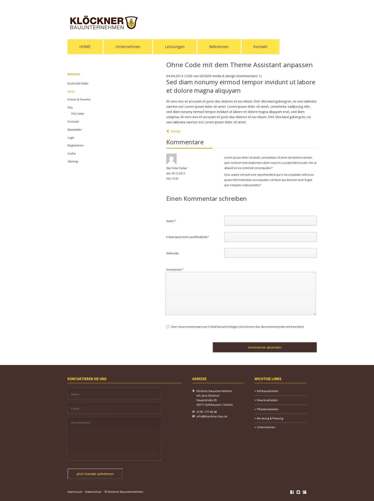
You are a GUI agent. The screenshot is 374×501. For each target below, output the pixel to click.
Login (71, 137)
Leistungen (175, 46)
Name (172, 221)
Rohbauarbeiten (268, 391)
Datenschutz (93, 492)
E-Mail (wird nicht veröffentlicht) (187, 237)
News (71, 91)
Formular (73, 121)
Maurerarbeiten (267, 400)
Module (74, 74)
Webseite (172, 253)
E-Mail (76, 408)
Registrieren (76, 145)
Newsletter (75, 129)
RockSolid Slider (78, 83)
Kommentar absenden (264, 347)
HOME (85, 46)
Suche (72, 153)
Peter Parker (179, 168)
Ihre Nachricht (81, 422)
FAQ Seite (77, 113)
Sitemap (73, 161)
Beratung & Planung (270, 418)
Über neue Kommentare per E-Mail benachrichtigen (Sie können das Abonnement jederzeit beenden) (237, 327)
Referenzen (219, 46)
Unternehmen (128, 46)
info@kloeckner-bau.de (212, 416)
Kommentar (175, 269)
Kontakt (260, 46)
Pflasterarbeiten (268, 409)
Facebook (292, 492)
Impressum (75, 492)
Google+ (304, 492)
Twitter (298, 492)
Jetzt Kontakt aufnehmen (95, 474)
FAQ (70, 107)
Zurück (175, 131)
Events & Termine (79, 99)
